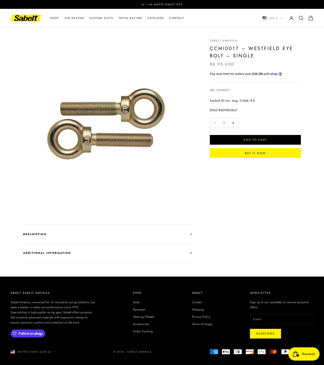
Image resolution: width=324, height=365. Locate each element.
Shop (54, 18)
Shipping (198, 309)
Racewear (139, 309)
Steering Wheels (143, 316)
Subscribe (265, 333)
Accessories (141, 324)
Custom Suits (101, 18)
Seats (136, 302)
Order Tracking (143, 331)
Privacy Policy (201, 316)
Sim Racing (74, 18)
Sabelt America (223, 41)
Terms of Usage (202, 324)
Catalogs (155, 18)
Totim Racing (130, 18)
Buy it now (255, 153)
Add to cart (255, 140)
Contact (176, 18)
